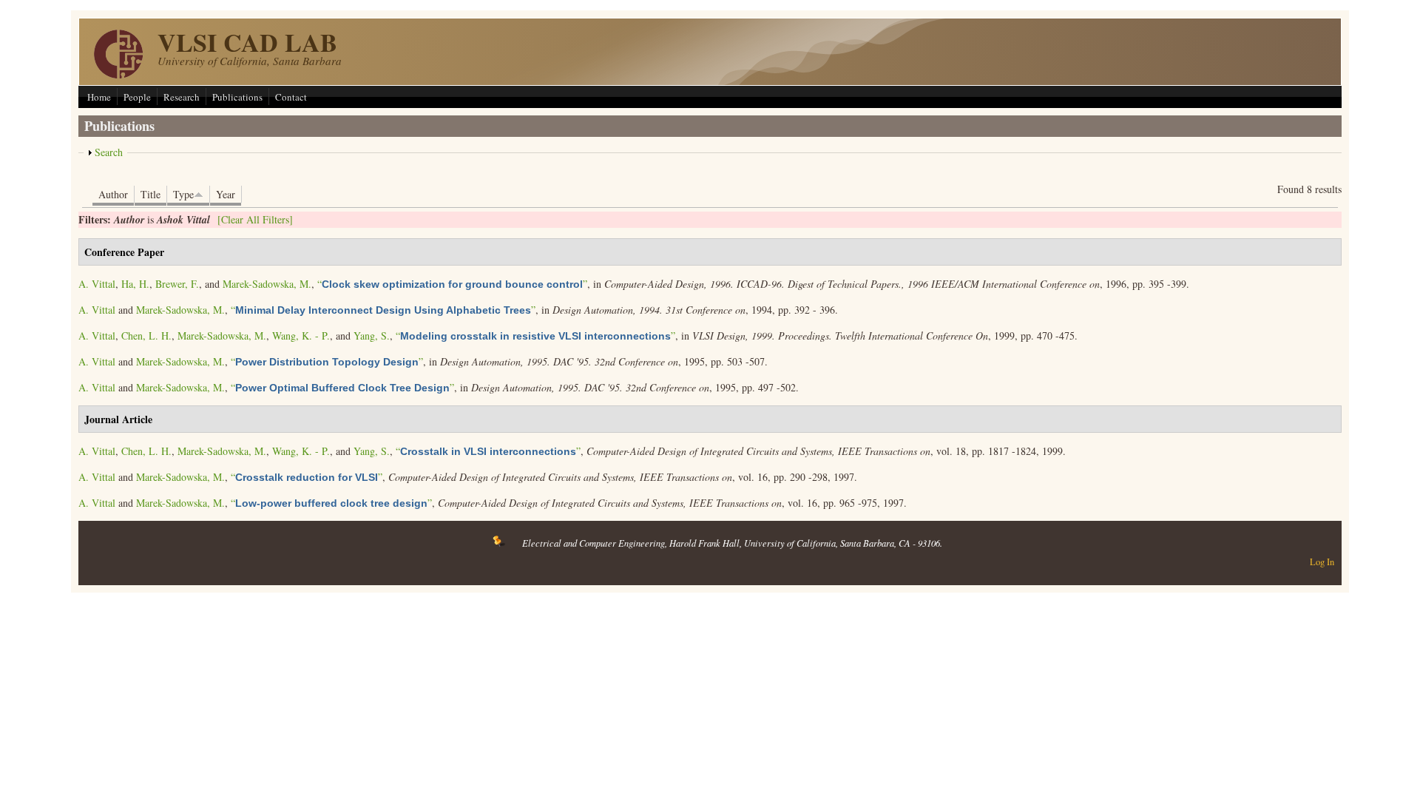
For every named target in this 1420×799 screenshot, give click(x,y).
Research (181, 97)
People (137, 97)
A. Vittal (96, 284)
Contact (291, 97)
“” (452, 284)
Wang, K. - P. (301, 335)
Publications (237, 97)
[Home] (118, 74)
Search (109, 152)
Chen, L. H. (146, 335)
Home (99, 97)
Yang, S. (372, 335)
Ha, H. (135, 284)
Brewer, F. (177, 284)
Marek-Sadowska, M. (267, 284)
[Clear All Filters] (255, 219)
